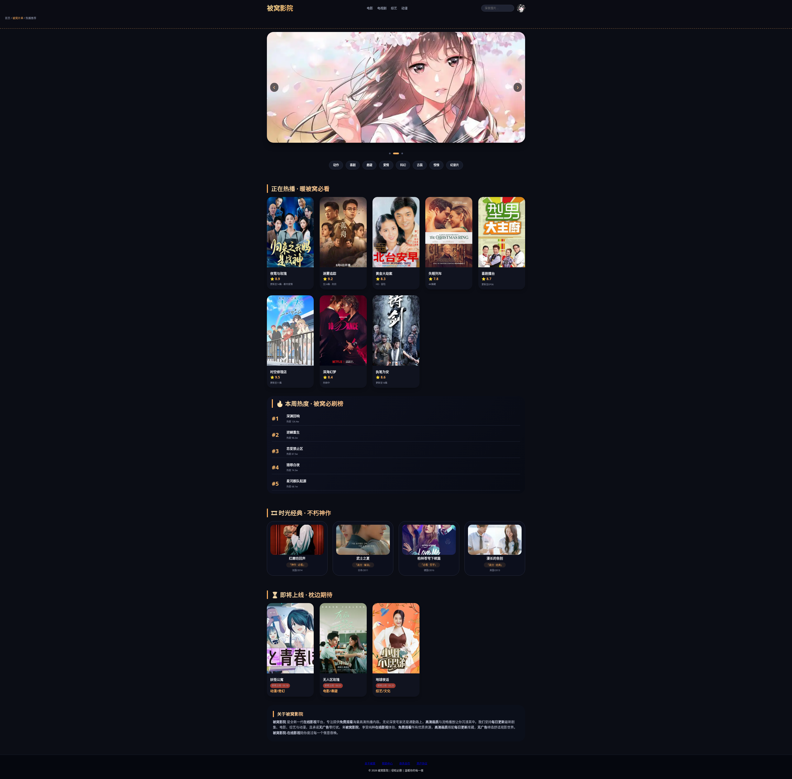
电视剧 (382, 8)
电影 (370, 8)
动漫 (404, 8)
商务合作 (404, 763)
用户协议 (422, 763)
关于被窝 (370, 763)
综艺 (394, 8)
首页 (7, 18)
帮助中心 (387, 763)
